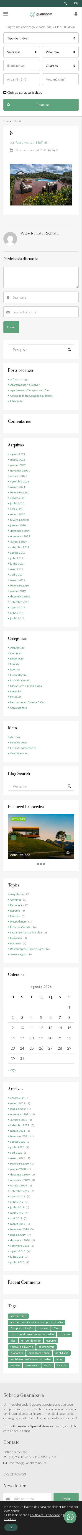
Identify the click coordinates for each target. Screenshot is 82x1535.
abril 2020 (16, 509)
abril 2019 (16, 574)
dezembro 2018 (20, 596)
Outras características (24, 92)
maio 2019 (16, 569)
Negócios (16, 691)
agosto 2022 (17, 454)
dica (12, 1340)
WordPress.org (19, 753)
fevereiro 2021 (19, 492)
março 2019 (17, 580)
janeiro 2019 (18, 591)
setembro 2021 (19, 481)
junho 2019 (17, 563)
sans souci (32, 1365)
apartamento (18, 1316)
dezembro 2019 (20, 530)
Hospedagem (18, 675)
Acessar (15, 737)
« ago (12, 1070)
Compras (15, 653)
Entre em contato (15, 1452)
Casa (57, 1328)
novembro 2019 (20, 536)
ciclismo (64, 1334)
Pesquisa (42, 105)
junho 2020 (17, 503)
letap (59, 1359)
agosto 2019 (17, 552)
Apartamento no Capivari (25, 384)
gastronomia (46, 1346)
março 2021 (17, 487)
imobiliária (61, 1353)
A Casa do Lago (19, 379)
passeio (15, 1365)
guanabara (16, 1353)
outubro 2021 (18, 476)
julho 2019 (16, 558)
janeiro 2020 (18, 525)
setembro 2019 (19, 547)
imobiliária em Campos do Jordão (30, 1359)
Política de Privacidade (45, 1515)
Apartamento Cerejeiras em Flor (30, 390)
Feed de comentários (23, 748)
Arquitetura (17, 647)
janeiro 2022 (18, 465)
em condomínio (31, 1340)
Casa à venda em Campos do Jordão (32, 1334)
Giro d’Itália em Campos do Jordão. (31, 395)
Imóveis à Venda (20, 680)
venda (47, 1365)
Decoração (16, 658)
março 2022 (17, 459)
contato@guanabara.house (28, 1463)
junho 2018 (17, 618)
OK (11, 1527)
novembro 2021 (20, 470)
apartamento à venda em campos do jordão (36, 1322)
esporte (51, 1340)
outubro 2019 (18, 541)
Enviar (66, 1499)
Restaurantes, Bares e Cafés (27, 702)
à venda (62, 1365)
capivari (43, 1328)
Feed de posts (18, 742)
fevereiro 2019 (19, 585)
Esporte (15, 664)
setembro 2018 (19, 602)
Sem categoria (19, 707)
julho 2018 (16, 613)
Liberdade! (17, 401)
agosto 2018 (17, 607)
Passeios (15, 696)
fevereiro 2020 (19, 519)
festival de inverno (21, 1346)
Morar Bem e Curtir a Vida (26, 686)
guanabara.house (39, 1353)
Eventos (15, 669)
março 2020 (17, 514)
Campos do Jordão (21, 1328)
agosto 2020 (17, 498)
